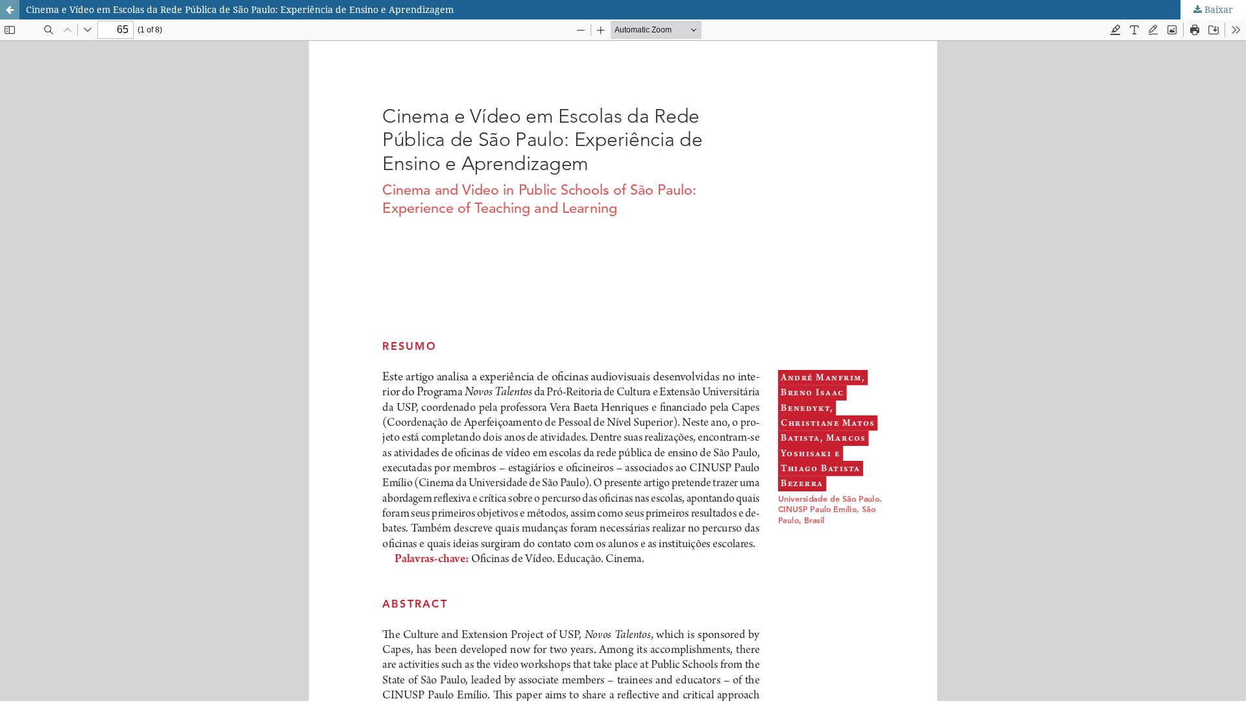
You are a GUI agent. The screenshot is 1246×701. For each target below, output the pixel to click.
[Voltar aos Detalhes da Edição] (9, 9)
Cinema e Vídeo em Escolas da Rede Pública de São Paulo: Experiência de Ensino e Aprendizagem (240, 9)
